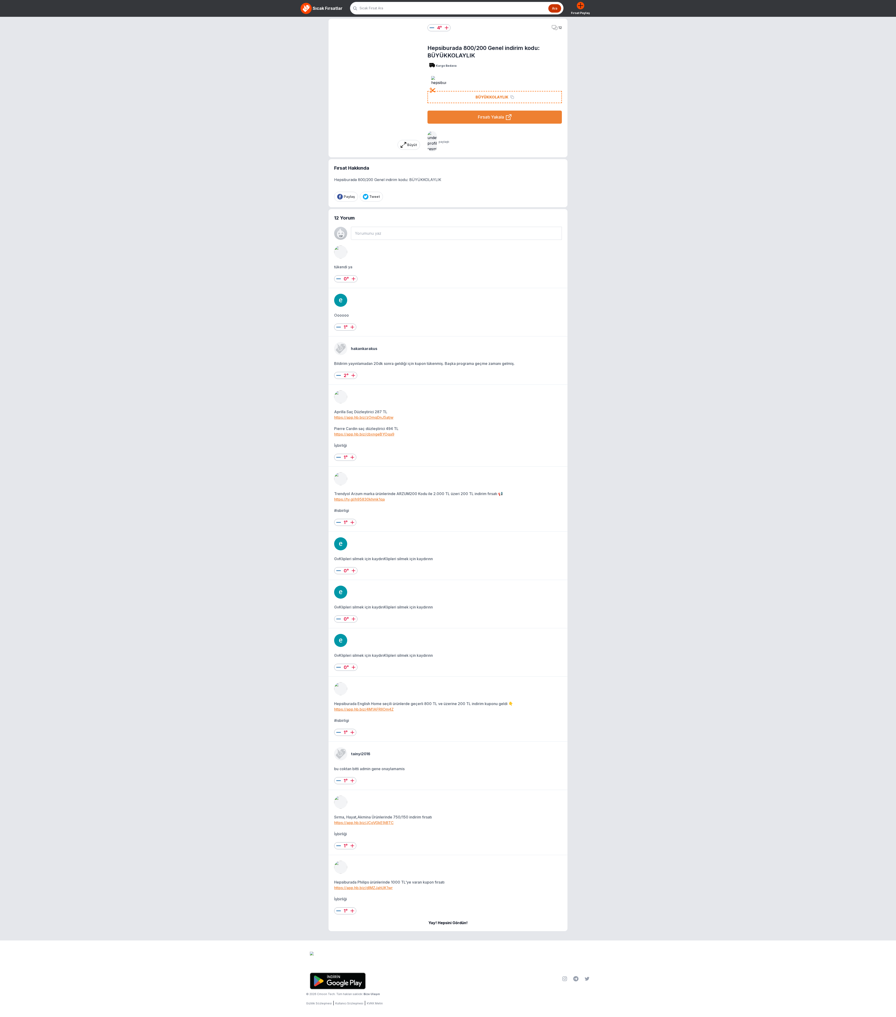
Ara (554, 8)
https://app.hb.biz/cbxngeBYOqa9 (364, 434)
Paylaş (349, 197)
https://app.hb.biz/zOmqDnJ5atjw (363, 417)
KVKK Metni (375, 1003)
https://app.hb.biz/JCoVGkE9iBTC (364, 822)
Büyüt (412, 145)
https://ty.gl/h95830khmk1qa (359, 499)
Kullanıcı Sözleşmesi (349, 1003)
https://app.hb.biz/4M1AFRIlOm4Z (364, 709)
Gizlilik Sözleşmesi (319, 1003)
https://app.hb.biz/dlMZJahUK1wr (363, 887)
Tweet (374, 197)
